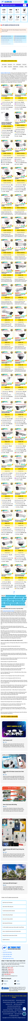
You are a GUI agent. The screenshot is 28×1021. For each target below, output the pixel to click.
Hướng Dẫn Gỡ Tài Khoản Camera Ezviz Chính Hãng (13, 772)
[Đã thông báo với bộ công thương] (5, 988)
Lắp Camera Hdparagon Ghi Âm (10, 25)
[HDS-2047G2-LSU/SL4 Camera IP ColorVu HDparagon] (21, 515)
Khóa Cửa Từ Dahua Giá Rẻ (8, 919)
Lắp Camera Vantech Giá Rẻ (8, 1000)
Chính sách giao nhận (7, 954)
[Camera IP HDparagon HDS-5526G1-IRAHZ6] (7, 356)
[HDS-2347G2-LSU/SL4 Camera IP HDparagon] (7, 487)
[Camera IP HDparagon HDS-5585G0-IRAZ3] (21, 379)
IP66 (26, 66)
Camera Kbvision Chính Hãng (9, 1002)
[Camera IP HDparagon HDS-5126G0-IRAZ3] (7, 289)
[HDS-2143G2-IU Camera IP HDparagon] (7, 569)
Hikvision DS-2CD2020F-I (10, 595)
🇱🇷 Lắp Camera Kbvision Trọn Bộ (19, 36)
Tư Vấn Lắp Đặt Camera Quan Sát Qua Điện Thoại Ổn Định (13, 927)
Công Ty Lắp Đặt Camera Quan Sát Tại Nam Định (12, 931)
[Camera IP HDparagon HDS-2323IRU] (7, 199)
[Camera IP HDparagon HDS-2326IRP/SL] (7, 244)
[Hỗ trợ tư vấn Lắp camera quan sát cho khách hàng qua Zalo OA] (24, 1009)
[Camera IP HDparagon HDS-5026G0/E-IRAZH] (21, 266)
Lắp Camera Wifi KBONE (19, 1013)
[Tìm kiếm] (25, 2)
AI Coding (21, 66)
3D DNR (14, 68)
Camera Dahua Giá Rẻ (20, 1000)
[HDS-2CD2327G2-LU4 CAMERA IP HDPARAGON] (7, 89)
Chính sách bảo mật (7, 956)
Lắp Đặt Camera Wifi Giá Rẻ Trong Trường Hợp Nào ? (13, 850)
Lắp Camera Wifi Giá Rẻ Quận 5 (10, 883)
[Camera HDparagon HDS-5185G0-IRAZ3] (21, 356)
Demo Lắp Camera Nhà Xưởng (10, 804)
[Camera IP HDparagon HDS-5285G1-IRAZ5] (7, 379)
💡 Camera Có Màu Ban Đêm (6, 43)
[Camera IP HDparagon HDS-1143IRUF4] (7, 172)
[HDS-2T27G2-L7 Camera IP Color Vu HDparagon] (7, 542)
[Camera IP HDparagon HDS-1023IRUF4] (21, 117)
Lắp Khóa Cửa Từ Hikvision (8, 902)
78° (14, 64)
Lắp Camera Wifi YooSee (8, 1013)
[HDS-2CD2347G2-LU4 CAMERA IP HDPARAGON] (21, 89)
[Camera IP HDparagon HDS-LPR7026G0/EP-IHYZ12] (21, 406)
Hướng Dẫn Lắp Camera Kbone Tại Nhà (10, 935)
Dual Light (10, 64)
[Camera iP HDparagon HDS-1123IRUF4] (7, 145)
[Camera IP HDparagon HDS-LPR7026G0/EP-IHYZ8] (7, 406)
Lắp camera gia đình (18, 1004)
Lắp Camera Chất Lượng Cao (8, 906)
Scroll (24, 1014)
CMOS (5, 66)
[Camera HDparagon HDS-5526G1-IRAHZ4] (7, 334)
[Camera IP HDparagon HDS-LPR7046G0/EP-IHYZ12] (21, 433)
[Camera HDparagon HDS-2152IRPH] (21, 199)
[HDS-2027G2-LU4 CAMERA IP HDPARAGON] (21, 487)
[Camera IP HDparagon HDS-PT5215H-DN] (7, 266)
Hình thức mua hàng (7, 952)
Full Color (24, 64)
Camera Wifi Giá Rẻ (22, 1011)
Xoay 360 (10, 66)
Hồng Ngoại (18, 64)
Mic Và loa (4, 64)
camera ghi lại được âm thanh (8, 610)
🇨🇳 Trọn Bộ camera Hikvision (6, 36)
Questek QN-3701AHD (19, 597)
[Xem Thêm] (14, 51)
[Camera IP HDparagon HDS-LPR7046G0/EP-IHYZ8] (7, 433)
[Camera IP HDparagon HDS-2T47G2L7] (21, 244)
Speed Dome (15, 66)
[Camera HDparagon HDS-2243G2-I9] (21, 222)
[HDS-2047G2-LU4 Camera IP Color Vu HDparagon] (7, 515)
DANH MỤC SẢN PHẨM (9, 5)
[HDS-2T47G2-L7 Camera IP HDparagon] (7, 460)
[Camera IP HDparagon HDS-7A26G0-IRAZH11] (21, 289)
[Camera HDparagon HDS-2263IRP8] (21, 172)
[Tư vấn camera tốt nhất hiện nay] (26, 14)
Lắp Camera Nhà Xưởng (19, 1009)
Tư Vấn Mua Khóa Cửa (14, 1015)
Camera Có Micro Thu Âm (5, 72)
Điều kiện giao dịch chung (8, 958)
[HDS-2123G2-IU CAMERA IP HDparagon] (21, 542)
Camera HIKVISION (21, 1002)
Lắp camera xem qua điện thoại (13, 1006)
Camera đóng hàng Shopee (8, 914)
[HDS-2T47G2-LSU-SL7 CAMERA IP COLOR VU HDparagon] (21, 460)
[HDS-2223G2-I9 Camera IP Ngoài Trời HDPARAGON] (21, 569)
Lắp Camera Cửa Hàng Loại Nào (14, 1008)
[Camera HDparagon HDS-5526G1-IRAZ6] (21, 334)
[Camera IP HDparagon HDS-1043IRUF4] (21, 145)
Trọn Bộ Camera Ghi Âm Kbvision (9, 910)
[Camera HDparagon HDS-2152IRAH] (7, 222)
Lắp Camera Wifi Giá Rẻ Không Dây (9, 1011)
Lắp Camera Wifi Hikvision (7, 923)
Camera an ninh (9, 1004)
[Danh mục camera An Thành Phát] (24, 5)
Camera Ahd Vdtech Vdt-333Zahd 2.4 (15, 599)
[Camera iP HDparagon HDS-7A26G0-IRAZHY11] (7, 311)
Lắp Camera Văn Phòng (8, 1009)
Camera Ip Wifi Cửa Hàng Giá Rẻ (11, 602)
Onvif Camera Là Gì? (7, 740)
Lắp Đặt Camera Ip (6, 939)
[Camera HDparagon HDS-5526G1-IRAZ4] (21, 311)
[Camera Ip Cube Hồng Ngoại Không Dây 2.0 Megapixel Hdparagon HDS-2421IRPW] (7, 117)
